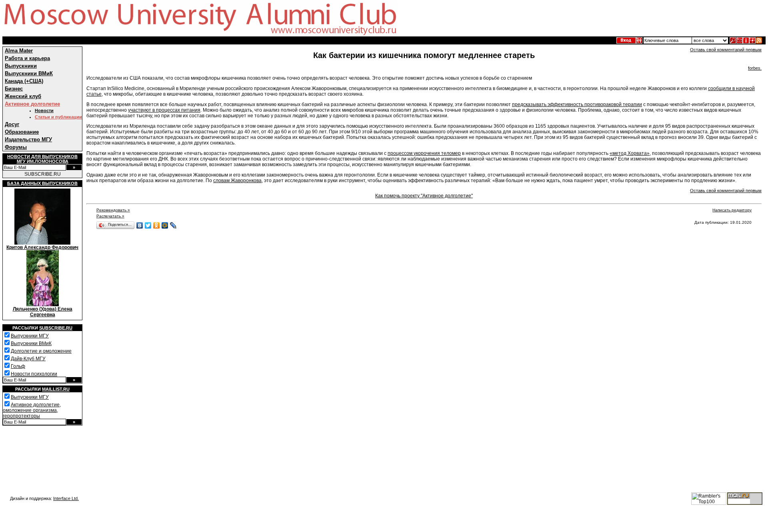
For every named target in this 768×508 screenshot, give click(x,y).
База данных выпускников (42, 183)
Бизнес (14, 89)
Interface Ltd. (66, 498)
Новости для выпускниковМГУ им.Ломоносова (42, 159)
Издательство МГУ (28, 140)
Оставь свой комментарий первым (726, 49)
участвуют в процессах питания (164, 110)
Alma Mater (19, 51)
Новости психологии (34, 374)
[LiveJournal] (173, 225)
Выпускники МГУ (30, 336)
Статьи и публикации (58, 116)
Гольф (18, 366)
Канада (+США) (24, 81)
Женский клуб (23, 96)
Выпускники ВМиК (29, 73)
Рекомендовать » (113, 210)
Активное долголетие (32, 104)
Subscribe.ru (55, 327)
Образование (22, 132)
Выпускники (21, 66)
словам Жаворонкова (237, 180)
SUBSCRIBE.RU (42, 174)
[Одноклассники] (156, 225)
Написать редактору (732, 210)
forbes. (755, 68)
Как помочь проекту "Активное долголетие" (424, 196)
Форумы (16, 147)
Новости (44, 110)
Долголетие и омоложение (41, 351)
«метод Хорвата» (630, 153)
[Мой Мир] (165, 225)
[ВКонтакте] (140, 225)
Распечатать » (110, 216)
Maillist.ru (56, 389)
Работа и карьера (27, 58)
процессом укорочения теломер (424, 153)
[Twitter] (148, 225)
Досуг (12, 124)
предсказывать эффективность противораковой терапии (577, 104)
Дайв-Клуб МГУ (28, 358)
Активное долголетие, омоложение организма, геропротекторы (32, 410)
